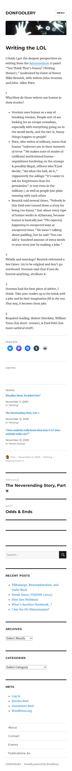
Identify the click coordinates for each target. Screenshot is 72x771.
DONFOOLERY (21, 13)
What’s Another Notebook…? (32, 604)
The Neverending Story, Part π (22, 413)
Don (12, 457)
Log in (16, 696)
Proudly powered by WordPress (41, 764)
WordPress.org (22, 711)
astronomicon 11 (15, 460)
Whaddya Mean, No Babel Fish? (23, 395)
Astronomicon (39, 63)
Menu (60, 12)
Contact (14, 736)
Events (13, 744)
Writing (47, 457)
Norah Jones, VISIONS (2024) (32, 594)
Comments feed (23, 706)
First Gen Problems (25, 599)
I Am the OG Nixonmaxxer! (30, 609)
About (12, 727)
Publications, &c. (19, 753)
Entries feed (20, 701)
